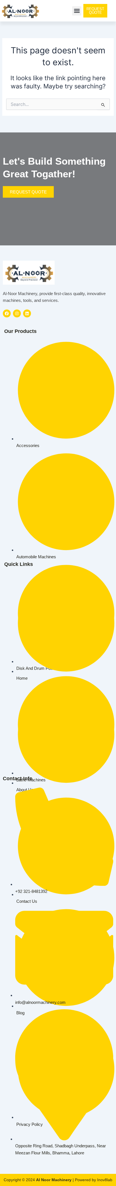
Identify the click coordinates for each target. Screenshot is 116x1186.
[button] (76, 11)
